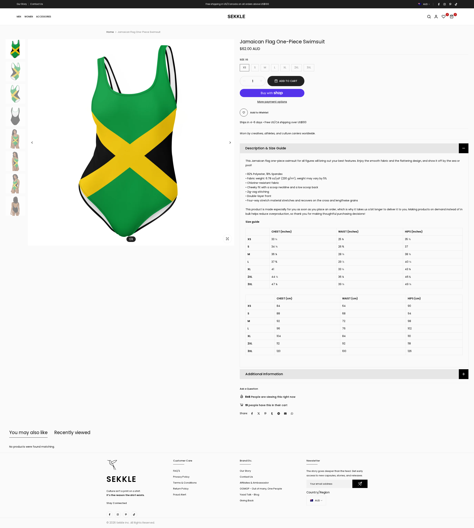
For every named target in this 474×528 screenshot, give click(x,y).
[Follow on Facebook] (438, 4)
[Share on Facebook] (252, 413)
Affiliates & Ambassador (254, 482)
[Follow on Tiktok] (455, 4)
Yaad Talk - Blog (249, 494)
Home (110, 32)
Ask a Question (249, 389)
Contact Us (36, 4)
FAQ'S (176, 471)
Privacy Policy (181, 477)
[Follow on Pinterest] (450, 4)
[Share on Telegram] (278, 413)
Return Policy (180, 488)
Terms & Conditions (185, 482)
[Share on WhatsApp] (292, 413)
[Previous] (35, 142)
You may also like (28, 432)
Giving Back (247, 500)
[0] (444, 17)
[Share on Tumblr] (272, 413)
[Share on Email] (285, 413)
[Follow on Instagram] (444, 4)
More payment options (272, 102)
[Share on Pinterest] (265, 413)
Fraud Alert (179, 494)
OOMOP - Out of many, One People (261, 488)
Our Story (22, 4)
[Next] (227, 142)
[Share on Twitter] (258, 413)
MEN (19, 16)
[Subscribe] (360, 484)
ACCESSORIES (43, 16)
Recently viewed (72, 432)
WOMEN (28, 16)
